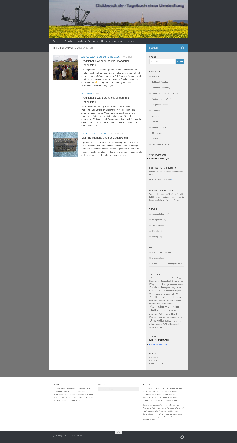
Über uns (130, 41)
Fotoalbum (69, 41)
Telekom (169, 317)
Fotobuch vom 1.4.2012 (161, 99)
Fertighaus (166, 288)
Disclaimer (156, 139)
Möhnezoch (153, 314)
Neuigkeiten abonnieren (111, 41)
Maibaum (152, 303)
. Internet (152, 278)
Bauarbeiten (154, 281)
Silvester (168, 314)
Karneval (174, 294)
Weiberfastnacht (174, 324)
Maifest (158, 303)
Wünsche (162, 327)
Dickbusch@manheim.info (160, 179)
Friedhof (152, 291)
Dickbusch (156, 287)
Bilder (174, 281)
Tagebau (161, 317)
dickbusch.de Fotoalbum (161, 252)
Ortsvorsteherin (158, 258)
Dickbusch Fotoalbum (160, 82)
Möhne (179, 311)
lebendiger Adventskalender (159, 300)
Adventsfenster (160, 278)
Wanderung (159, 324)
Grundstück (159, 291)
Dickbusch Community (161, 88)
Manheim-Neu (164, 308)
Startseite (57, 41)
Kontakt (155, 122)
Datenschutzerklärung (160, 144)
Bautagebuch (157, 220)
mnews (172, 310)
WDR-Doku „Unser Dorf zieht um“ (165, 93)
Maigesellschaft (167, 303)
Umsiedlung (158, 320)
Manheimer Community (88, 41)
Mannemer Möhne (162, 311)
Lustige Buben (175, 300)
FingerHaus (176, 288)
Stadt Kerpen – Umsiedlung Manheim (167, 263)
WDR (165, 324)
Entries (154, 360)
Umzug (170, 321)
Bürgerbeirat (156, 133)
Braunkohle (179, 281)
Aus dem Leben (88, 57)
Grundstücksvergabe (172, 291)
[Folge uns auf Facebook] (182, 47)
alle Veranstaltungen (158, 344)
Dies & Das (101, 57)
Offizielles (113, 57)
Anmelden (153, 357)
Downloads (156, 110)
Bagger (179, 278)
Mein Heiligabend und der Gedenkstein (104, 137)
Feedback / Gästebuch (161, 127)
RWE (161, 313)
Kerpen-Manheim (162, 297)
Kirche (179, 297)
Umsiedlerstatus (177, 317)
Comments (156, 363)
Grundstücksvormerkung (159, 294)
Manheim (156, 306)
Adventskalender (171, 278)
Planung (155, 237)
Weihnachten (153, 327)
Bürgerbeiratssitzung (173, 284)
